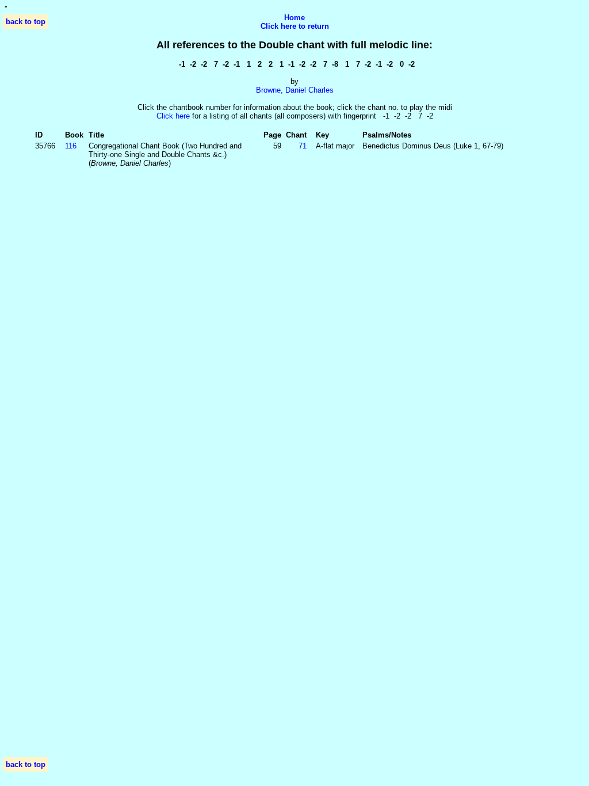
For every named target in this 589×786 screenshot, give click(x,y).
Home (294, 17)
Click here (173, 116)
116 (71, 146)
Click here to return (295, 26)
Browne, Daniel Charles (295, 90)
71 (303, 146)
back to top (25, 21)
